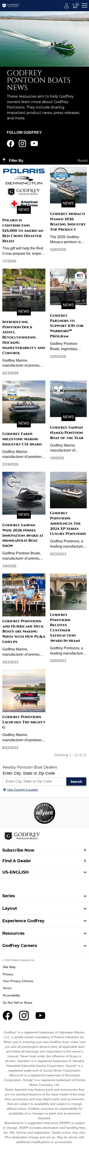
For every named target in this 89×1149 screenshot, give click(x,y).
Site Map (9, 967)
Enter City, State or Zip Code (29, 773)
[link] (44, 896)
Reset (83, 161)
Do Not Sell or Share (17, 1002)
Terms (7, 988)
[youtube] (34, 146)
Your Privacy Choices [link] (18, 981)
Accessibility (11, 995)
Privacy (8, 974)
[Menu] (84, 5)
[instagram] (22, 146)
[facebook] (10, 146)
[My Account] (66, 5)
